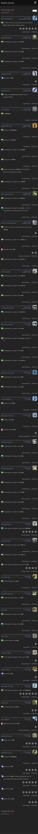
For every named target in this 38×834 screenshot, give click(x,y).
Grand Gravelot (5, 541)
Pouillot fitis (4, 703)
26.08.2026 (34, 58)
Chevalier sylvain (6, 524)
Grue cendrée (5, 109)
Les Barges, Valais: (8, 249)
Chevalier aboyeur (6, 442)
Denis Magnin (26, 84)
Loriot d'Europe (5, 577)
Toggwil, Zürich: (7, 740)
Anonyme (27, 120)
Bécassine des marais (7, 373)
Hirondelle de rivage (7, 686)
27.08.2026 (34, 32)
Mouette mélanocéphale (8, 223)
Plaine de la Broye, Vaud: (9, 640)
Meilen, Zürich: (7, 78)
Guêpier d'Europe (6, 126)
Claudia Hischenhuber (24, 256)
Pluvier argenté (5, 272)
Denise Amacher (26, 535)
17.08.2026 (34, 188)
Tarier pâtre (4, 636)
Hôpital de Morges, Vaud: (9, 169)
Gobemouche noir (6, 753)
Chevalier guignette (7, 468)
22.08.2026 (34, 84)
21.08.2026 (34, 367)
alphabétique (4, 12)
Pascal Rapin (26, 647)
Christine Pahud (26, 178)
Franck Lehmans (25, 68)
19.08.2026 (34, 178)
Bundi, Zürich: (6, 673)
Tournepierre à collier (7, 308)
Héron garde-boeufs (7, 194)
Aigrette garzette (6, 38)
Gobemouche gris (6, 736)
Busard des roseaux (7, 416)
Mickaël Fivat (26, 103)
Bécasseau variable (7, 324)
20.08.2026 (34, 256)
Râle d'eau (4, 610)
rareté (11, 12)
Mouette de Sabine (6, 19)
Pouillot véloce (5, 670)
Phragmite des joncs (7, 594)
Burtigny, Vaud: (7, 94)
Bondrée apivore (6, 399)
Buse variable (5, 719)
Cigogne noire (5, 90)
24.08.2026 (34, 680)
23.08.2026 (34, 68)
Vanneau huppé (6, 653)
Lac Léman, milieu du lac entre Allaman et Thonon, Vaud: (17, 22)
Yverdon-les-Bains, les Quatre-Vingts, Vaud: (14, 528)
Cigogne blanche (6, 74)
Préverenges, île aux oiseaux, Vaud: (12, 41)
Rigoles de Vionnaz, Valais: (10, 723)
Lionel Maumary (26, 32)
